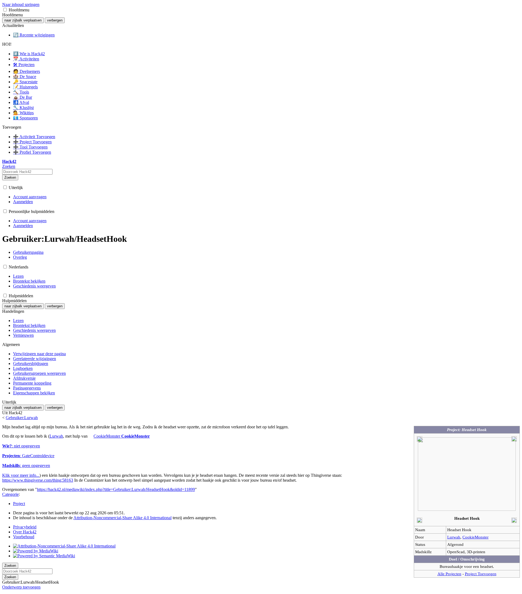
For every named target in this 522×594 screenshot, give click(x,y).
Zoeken (10, 177)
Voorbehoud (23, 536)
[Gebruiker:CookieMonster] (90, 436)
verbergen (55, 20)
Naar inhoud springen (20, 4)
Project (19, 503)
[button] (5, 9)
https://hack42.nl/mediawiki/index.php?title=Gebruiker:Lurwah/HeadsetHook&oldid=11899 (116, 489)
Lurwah (453, 537)
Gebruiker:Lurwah (22, 417)
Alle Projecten (449, 573)
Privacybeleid (24, 527)
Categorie (10, 494)
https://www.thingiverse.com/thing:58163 (37, 480)
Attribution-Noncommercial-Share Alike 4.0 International (122, 517)
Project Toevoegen (480, 573)
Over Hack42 (24, 532)
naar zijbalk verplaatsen (23, 20)
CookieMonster (475, 537)
